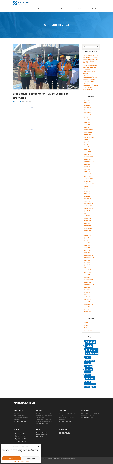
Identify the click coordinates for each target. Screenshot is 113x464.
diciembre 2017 (88, 304)
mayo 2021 (87, 213)
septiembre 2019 (89, 257)
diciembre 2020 (88, 225)
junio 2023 (87, 166)
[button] (39, 446)
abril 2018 (87, 297)
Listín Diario (87, 374)
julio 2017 (87, 309)
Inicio (34, 9)
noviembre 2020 (88, 228)
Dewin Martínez (59, 460)
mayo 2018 (87, 294)
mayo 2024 (87, 147)
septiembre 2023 (89, 161)
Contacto (79, 9)
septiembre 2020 (89, 233)
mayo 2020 (87, 243)
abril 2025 (87, 122)
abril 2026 (87, 105)
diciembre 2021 (88, 203)
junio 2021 (87, 211)
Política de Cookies (16, 461)
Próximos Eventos (61, 9)
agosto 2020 (87, 235)
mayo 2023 (87, 169)
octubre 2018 (87, 282)
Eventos (88, 366)
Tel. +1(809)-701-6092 (20, 421)
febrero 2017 (87, 311)
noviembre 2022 (88, 179)
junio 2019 (87, 265)
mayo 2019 (87, 267)
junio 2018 (87, 292)
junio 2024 (87, 144)
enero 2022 (87, 201)
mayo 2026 (87, 102)
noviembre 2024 (88, 132)
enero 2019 (87, 275)
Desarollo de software (89, 360)
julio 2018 (87, 289)
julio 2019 (87, 262)
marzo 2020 (87, 248)
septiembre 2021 (89, 208)
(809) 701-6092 (22, 433)
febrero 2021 (87, 220)
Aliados (86, 9)
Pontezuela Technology (90, 384)
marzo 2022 (87, 198)
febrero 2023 (87, 176)
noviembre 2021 (88, 206)
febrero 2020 (87, 250)
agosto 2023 (87, 164)
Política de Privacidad (25, 461)
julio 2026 (87, 100)
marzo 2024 (87, 152)
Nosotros (41, 9)
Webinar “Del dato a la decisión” (89, 72)
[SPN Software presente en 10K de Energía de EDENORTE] (46, 67)
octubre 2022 (87, 181)
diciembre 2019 (88, 255)
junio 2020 (87, 240)
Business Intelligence (91, 352)
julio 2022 (87, 188)
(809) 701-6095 (22, 436)
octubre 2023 (87, 159)
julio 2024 (87, 142)
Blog (70, 9)
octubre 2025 (87, 115)
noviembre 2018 (88, 280)
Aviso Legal (39, 436)
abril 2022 (87, 196)
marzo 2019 (87, 270)
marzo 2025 (87, 125)
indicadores (87, 371)
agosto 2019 (87, 260)
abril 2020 (87, 245)
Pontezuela (87, 381)
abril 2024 (87, 149)
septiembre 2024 (89, 137)
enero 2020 (87, 252)
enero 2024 (87, 154)
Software (87, 386)
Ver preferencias (30, 458)
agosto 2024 (87, 139)
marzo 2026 (87, 107)
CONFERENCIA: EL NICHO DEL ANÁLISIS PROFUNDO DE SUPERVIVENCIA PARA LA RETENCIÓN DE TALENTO (90, 59)
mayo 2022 (87, 193)
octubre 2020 (87, 230)
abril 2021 (87, 216)
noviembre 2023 (88, 157)
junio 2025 (87, 117)
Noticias (86, 327)
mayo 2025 (87, 120)
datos (87, 357)
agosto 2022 (87, 186)
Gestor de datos (88, 369)
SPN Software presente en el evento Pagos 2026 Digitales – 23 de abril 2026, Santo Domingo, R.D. (90, 78)
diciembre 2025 (88, 112)
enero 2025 (87, 127)
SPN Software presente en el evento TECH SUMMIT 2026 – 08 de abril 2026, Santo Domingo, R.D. (90, 86)
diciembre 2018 (88, 277)
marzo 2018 (87, 299)
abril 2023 (87, 171)
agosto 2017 (87, 307)
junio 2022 (87, 191)
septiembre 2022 (89, 184)
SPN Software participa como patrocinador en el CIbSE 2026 (90, 67)
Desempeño (88, 363)
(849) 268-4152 (22, 439)
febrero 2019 (87, 272)
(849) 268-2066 (22, 441)
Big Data (88, 346)
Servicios (50, 9)
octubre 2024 (87, 134)
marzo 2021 (87, 218)
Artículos (86, 325)
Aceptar (11, 458)
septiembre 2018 (89, 284)
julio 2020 (87, 238)
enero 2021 (87, 223)
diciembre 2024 (88, 129)
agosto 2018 (87, 287)
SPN (94, 386)
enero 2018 (87, 302)
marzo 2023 (87, 174)
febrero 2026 (87, 110)
